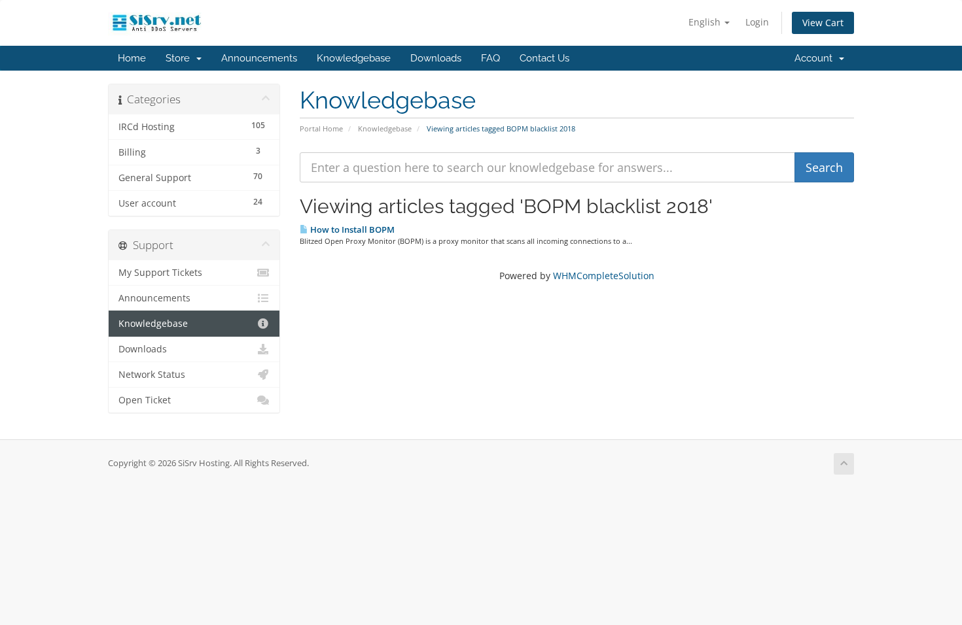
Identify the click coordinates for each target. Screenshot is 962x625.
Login (757, 22)
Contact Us (544, 58)
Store (180, 58)
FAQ (490, 58)
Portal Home (321, 128)
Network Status (151, 374)
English (705, 22)
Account (816, 58)
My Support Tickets (160, 273)
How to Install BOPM (351, 229)
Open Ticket (144, 400)
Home (132, 58)
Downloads (435, 58)
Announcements (259, 58)
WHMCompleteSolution (603, 275)
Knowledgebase (354, 58)
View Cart (823, 22)
